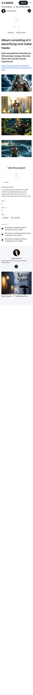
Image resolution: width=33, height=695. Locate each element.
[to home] (7, 3)
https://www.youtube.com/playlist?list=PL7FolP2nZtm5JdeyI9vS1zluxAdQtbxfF (16, 68)
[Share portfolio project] (19, 27)
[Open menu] (30, 3)
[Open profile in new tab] (3, 11)
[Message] (29, 10)
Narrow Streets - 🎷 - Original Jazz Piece (14, 296)
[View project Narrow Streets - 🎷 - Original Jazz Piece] (16, 283)
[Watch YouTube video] (17, 83)
